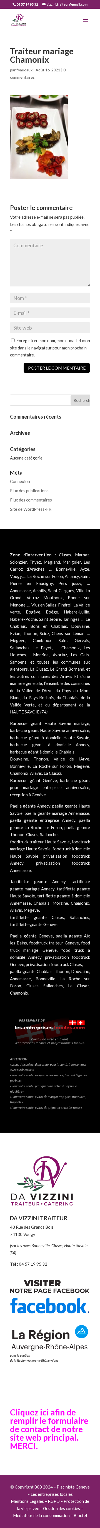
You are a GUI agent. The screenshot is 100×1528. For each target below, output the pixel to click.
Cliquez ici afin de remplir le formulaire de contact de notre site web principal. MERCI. (49, 1429)
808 (38, 1486)
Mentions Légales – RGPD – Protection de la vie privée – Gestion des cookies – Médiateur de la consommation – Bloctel (50, 1508)
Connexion (20, 481)
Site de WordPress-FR (30, 509)
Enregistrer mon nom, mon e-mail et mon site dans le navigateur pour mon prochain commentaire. (50, 347)
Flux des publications (29, 490)
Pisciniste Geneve (73, 1486)
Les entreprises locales (52, 1494)
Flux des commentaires (31, 499)
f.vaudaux (24, 69)
